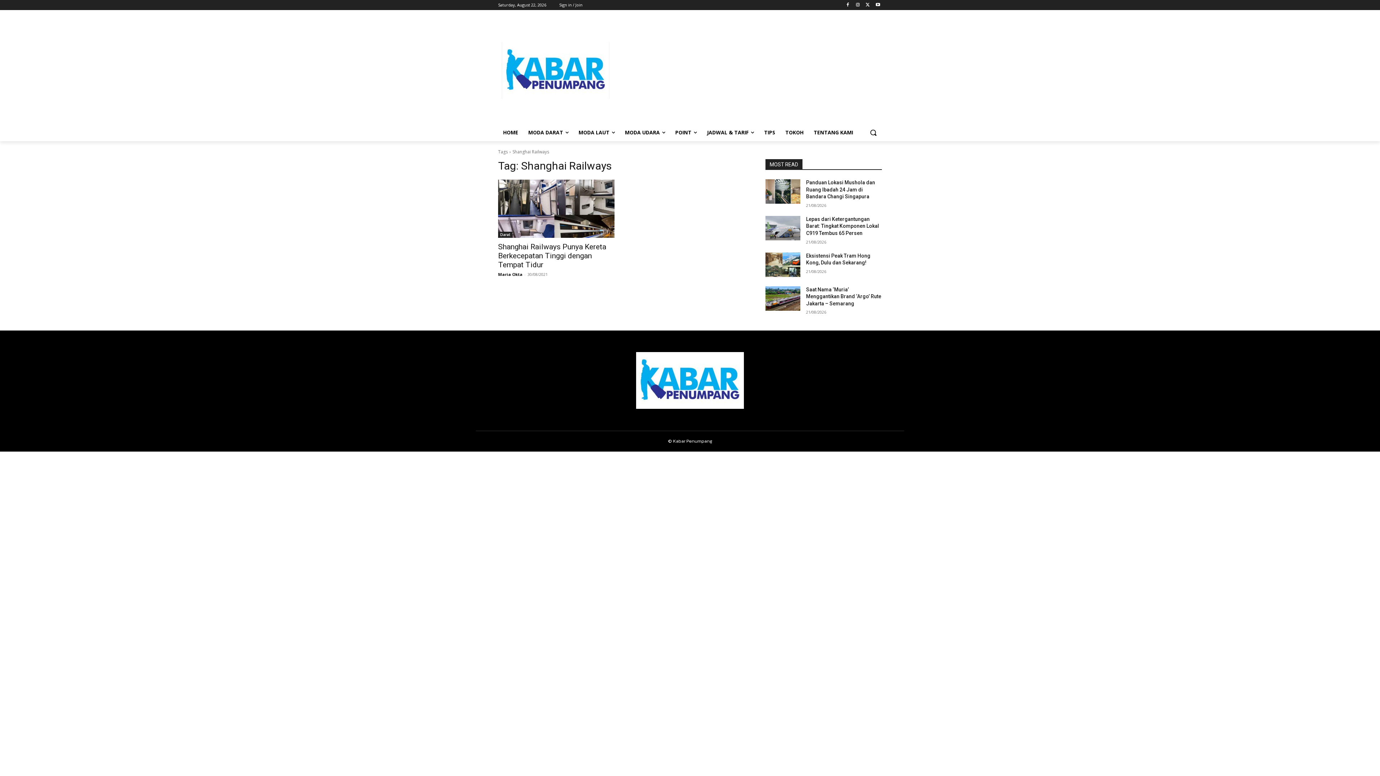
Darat (505, 234)
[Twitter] (868, 5)
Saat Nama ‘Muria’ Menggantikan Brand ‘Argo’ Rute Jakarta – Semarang (843, 296)
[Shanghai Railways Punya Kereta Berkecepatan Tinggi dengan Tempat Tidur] (556, 209)
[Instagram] (858, 5)
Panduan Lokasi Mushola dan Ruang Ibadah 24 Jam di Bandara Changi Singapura (840, 189)
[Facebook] (848, 5)
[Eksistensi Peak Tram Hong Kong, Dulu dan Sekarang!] (782, 265)
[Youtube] (878, 5)
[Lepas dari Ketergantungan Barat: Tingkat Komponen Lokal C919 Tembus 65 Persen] (782, 228)
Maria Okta (510, 274)
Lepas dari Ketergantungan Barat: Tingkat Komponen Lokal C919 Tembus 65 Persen (842, 226)
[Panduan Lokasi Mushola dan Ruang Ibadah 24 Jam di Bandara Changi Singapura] (782, 191)
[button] (873, 132)
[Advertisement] (747, 70)
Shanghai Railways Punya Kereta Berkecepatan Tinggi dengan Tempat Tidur (552, 255)
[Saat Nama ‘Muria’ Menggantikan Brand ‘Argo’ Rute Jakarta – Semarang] (782, 298)
